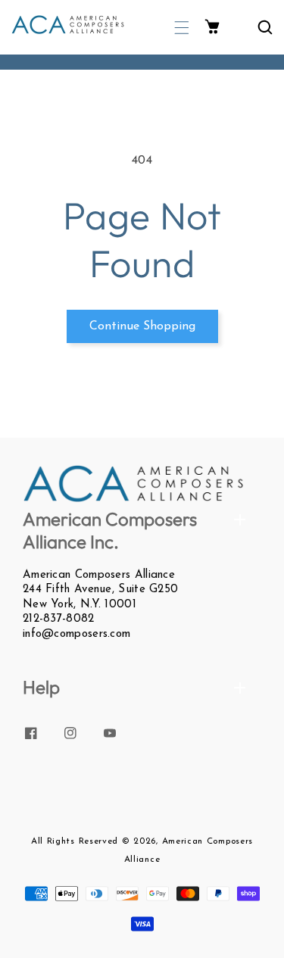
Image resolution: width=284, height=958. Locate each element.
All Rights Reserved (74, 841)
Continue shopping (142, 326)
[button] (181, 27)
